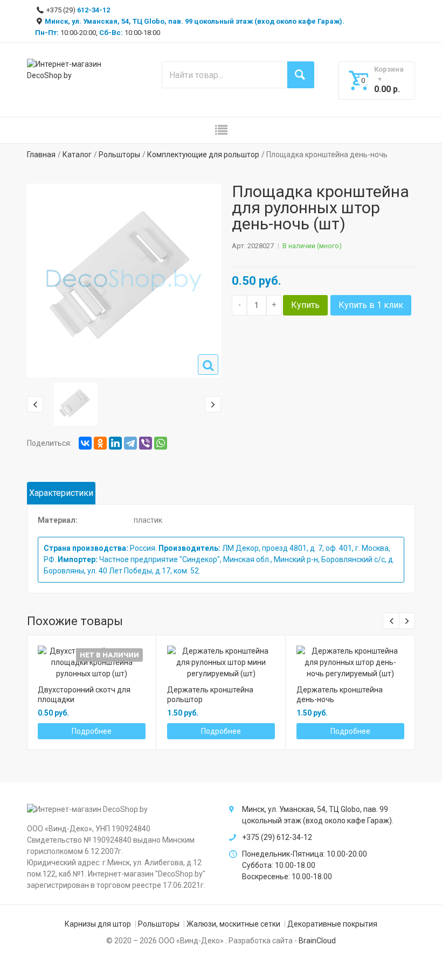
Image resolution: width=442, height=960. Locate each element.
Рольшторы (119, 154)
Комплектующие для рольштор (203, 154)
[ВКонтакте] (85, 443)
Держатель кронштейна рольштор (210, 694)
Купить (305, 305)
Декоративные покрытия (332, 924)
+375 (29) (77, 10)
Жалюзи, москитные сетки (233, 924)
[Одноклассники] (100, 443)
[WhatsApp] (160, 443)
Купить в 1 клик (371, 305)
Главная (41, 154)
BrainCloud (317, 940)
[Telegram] (130, 443)
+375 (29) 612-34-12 (277, 837)
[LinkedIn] (115, 443)
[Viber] (145, 443)
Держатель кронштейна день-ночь (339, 694)
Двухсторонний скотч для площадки (84, 694)
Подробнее (92, 731)
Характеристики (61, 493)
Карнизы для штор (98, 924)
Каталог (77, 154)
